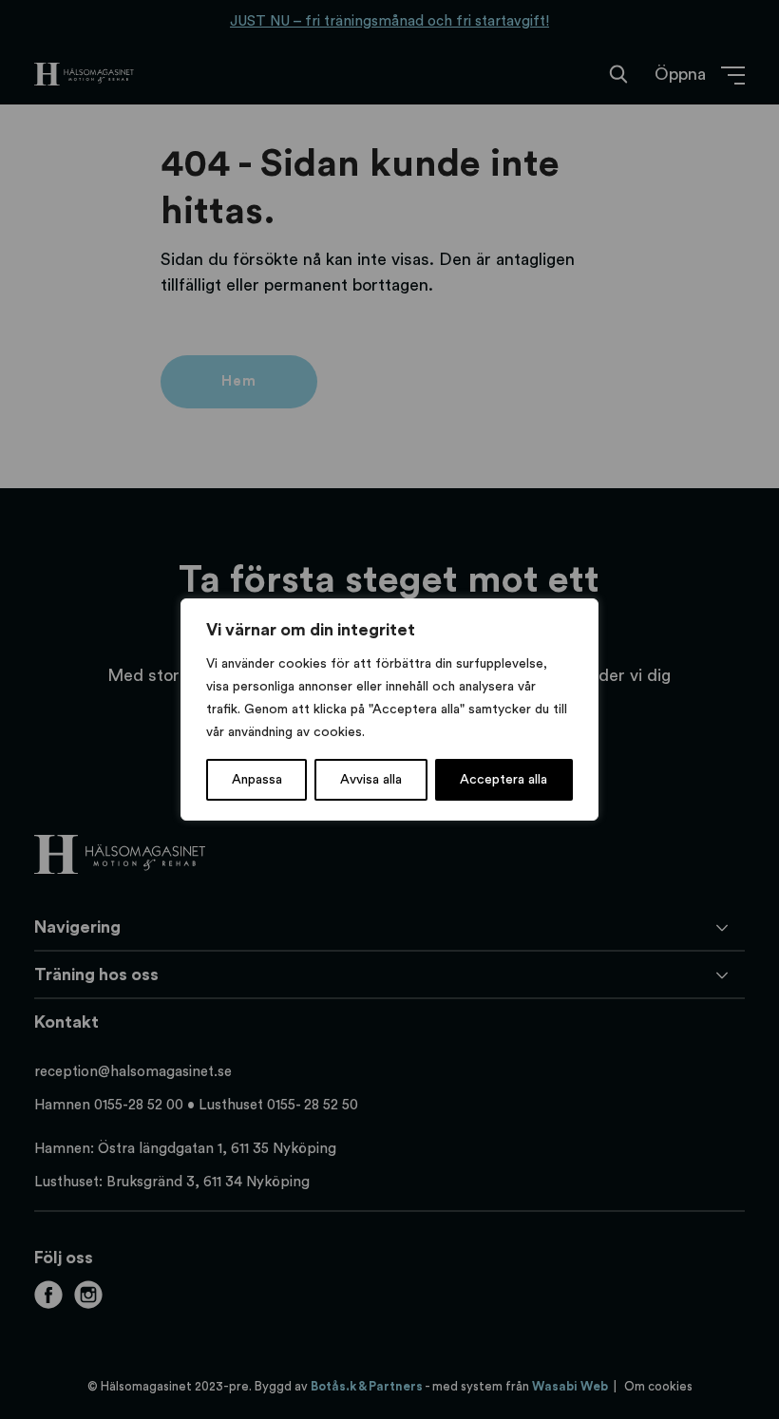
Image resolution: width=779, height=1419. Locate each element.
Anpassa (257, 779)
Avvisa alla (371, 779)
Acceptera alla (503, 779)
